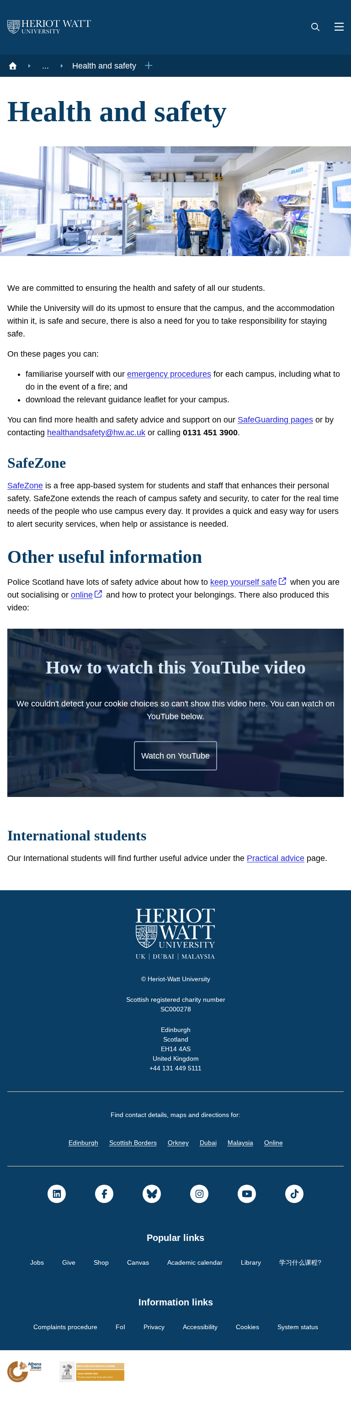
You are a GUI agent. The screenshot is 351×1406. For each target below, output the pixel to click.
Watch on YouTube (175, 755)
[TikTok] (294, 1207)
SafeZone (25, 485)
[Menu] (335, 27)
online (102, 594)
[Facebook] (104, 1207)
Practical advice (296, 858)
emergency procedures (181, 374)
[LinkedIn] (57, 1207)
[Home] (12, 65)
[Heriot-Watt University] (49, 27)
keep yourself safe (256, 582)
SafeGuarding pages (292, 419)
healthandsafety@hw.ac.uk (113, 432)
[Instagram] (199, 1207)
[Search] (315, 27)
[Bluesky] (152, 1207)
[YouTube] (247, 1207)
